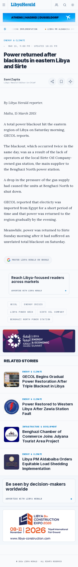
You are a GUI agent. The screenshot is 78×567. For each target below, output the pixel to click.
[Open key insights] (70, 81)
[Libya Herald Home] (23, 5)
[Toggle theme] (72, 5)
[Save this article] (61, 81)
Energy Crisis (33, 304)
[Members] (56, 5)
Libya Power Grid (21, 312)
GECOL (13, 304)
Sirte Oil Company (52, 312)
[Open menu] (4, 5)
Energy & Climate (14, 40)
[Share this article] (52, 81)
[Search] (65, 5)
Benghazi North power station (30, 319)
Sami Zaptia (12, 79)
